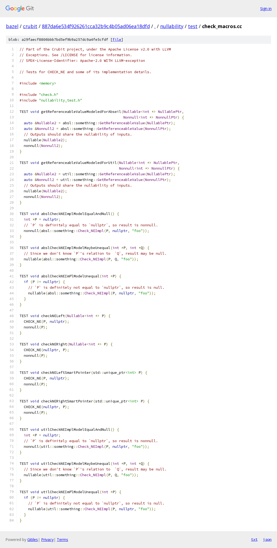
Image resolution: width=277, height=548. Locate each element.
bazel (12, 26)
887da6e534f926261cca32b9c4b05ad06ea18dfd (96, 26)
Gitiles (32, 539)
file (117, 39)
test (192, 26)
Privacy (47, 539)
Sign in (266, 8)
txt (254, 539)
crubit (30, 26)
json (267, 539)
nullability (171, 26)
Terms (62, 539)
